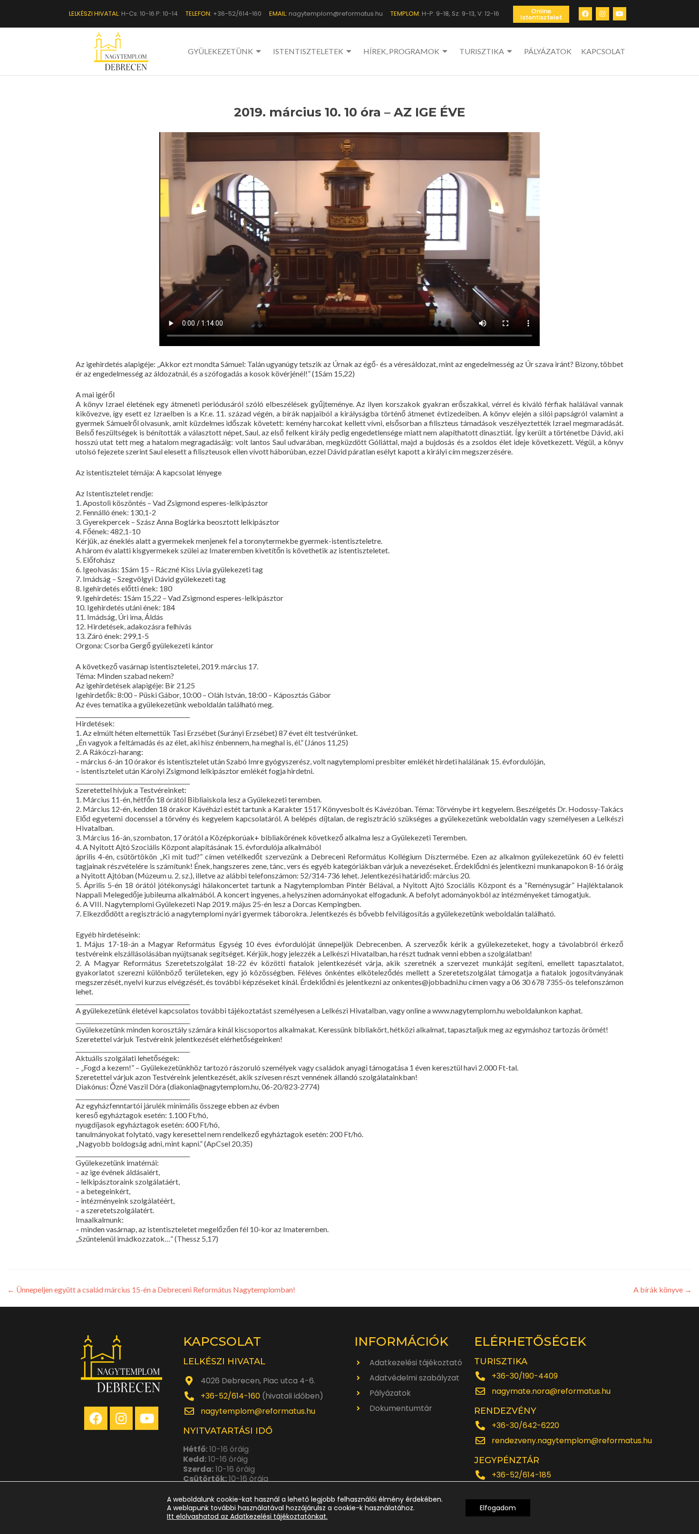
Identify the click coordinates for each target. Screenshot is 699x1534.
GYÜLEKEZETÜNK (220, 51)
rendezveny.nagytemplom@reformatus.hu (572, 1440)
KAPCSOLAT (603, 51)
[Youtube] (619, 13)
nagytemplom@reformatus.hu (258, 1411)
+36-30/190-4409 (525, 1375)
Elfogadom (498, 1508)
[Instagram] (602, 13)
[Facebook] (585, 13)
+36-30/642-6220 (525, 1425)
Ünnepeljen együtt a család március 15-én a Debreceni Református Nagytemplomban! (151, 1289)
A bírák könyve (662, 1289)
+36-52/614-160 (230, 1395)
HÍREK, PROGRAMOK (401, 51)
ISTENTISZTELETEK (308, 51)
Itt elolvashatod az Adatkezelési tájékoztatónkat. (247, 1516)
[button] (541, 14)
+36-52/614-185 (521, 1474)
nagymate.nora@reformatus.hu (551, 1391)
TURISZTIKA (481, 51)
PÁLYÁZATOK (548, 51)
